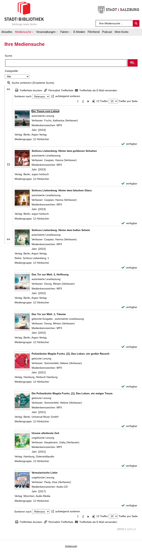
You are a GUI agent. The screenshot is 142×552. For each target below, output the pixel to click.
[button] (24, 32)
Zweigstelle (11, 70)
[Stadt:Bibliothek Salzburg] (24, 13)
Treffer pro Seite (128, 101)
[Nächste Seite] (88, 101)
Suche (8, 55)
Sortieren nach (22, 96)
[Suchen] (136, 23)
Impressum (71, 546)
